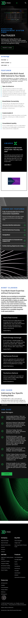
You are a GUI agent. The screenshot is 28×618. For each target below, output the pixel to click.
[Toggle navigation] (17, 3)
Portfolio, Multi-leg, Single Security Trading (12, 246)
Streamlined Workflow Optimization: (11, 225)
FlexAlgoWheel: (6, 234)
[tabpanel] (14, 463)
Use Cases (4, 65)
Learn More (6, 473)
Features (3, 60)
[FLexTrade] (6, 3)
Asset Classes (5, 62)
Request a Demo (7, 47)
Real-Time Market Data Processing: (11, 230)
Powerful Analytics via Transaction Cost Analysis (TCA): (12, 240)
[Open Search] (25, 3)
